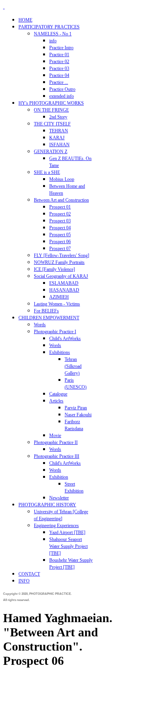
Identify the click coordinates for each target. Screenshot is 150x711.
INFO (24, 581)
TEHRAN (58, 131)
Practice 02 (59, 61)
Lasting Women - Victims (57, 304)
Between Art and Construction (61, 200)
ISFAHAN (59, 144)
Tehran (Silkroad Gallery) (73, 366)
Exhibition (58, 477)
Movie (55, 435)
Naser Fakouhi (78, 414)
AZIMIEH (59, 297)
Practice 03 (59, 68)
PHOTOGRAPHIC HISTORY (47, 504)
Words (40, 324)
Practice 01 (59, 54)
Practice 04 (59, 75)
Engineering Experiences (56, 525)
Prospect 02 (60, 214)
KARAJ (57, 137)
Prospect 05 (60, 234)
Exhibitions (59, 352)
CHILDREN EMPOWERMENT (48, 317)
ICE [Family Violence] (54, 269)
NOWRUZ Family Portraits (59, 262)
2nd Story (58, 117)
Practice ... (58, 82)
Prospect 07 (60, 248)
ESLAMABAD (63, 283)
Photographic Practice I (55, 331)
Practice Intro (61, 47)
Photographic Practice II (56, 442)
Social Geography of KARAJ (61, 276)
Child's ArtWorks (65, 338)
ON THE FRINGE (51, 110)
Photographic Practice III (56, 456)
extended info (61, 96)
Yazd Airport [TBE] (67, 532)
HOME (25, 20)
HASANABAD (64, 290)
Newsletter (59, 498)
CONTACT (29, 574)
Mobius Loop (61, 179)
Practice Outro (62, 89)
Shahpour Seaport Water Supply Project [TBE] (68, 546)
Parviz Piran (76, 408)
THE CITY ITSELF (52, 124)
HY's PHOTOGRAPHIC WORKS (51, 103)
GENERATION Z (50, 151)
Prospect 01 (60, 207)
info (53, 40)
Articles (56, 401)
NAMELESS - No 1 (53, 34)
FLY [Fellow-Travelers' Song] (61, 255)
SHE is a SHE (47, 172)
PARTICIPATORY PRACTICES (49, 27)
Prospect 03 (60, 221)
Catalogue (58, 394)
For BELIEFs (46, 311)
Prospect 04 (60, 227)
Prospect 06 (60, 241)
